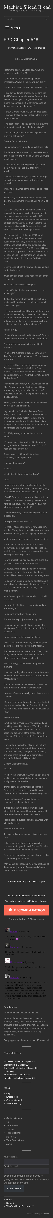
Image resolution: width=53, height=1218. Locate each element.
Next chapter (39, 48)
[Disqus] (26, 963)
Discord (10, 1203)
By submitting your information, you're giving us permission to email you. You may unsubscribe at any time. (26, 1179)
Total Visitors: (13, 1133)
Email (11, 1166)
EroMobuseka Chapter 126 (17, 1065)
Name (11, 1156)
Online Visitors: (14, 1118)
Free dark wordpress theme (38, 1214)
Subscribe (14, 1188)
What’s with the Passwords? (20, 1206)
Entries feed (12, 1097)
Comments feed (14, 1100)
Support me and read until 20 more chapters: (26, 901)
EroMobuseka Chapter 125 (17, 1074)
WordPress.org (13, 1103)
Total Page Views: (15, 1140)
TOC (28, 48)
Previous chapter (16, 48)
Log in (9, 1093)
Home (9, 1199)
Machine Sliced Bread (27, 6)
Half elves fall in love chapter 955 (19, 1078)
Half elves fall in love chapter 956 (19, 1061)
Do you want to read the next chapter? (26, 895)
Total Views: (12, 1125)
